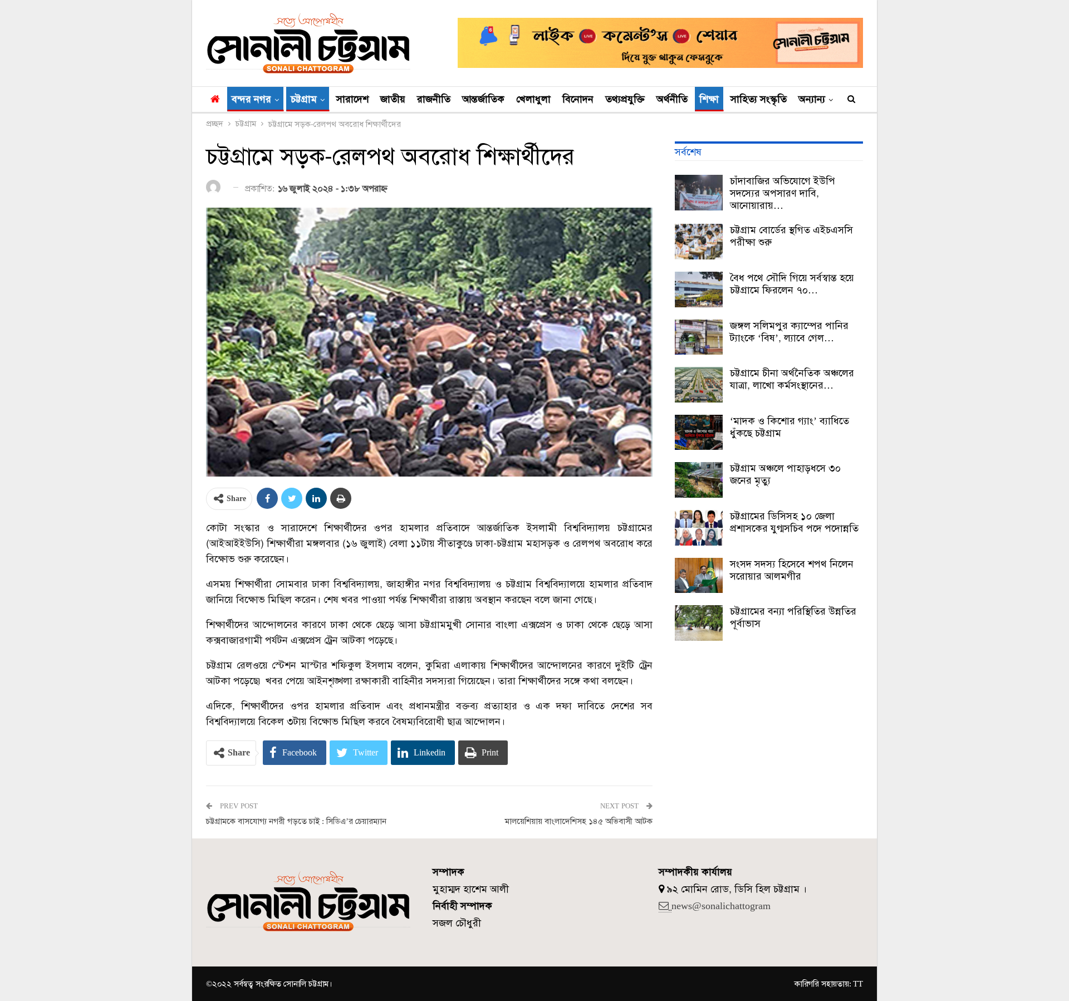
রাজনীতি (433, 99)
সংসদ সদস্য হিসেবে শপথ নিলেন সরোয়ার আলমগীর (792, 570)
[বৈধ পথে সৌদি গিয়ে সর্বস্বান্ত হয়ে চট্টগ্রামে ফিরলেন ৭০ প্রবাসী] (699, 289)
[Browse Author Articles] (215, 188)
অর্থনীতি (672, 99)
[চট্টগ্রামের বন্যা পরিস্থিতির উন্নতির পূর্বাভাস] (699, 623)
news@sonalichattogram (721, 906)
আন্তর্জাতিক (483, 99)
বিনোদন (578, 99)
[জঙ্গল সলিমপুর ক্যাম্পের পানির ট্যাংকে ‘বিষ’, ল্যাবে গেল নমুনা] (699, 337)
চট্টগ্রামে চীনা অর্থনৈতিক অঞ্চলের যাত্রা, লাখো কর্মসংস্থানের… (792, 379)
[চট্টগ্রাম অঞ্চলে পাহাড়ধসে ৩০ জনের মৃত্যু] (699, 480)
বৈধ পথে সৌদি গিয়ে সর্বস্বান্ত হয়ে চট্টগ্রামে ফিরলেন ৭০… (792, 284)
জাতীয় (392, 99)
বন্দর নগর (251, 99)
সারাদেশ (352, 99)
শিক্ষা (709, 99)
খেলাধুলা (533, 99)
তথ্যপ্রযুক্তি (625, 99)
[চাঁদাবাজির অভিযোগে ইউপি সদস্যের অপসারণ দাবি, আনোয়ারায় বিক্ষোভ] (699, 192)
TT (858, 984)
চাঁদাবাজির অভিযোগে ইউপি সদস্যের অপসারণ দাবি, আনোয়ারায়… (782, 193)
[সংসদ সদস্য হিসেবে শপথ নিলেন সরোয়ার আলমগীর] (699, 575)
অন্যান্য (811, 99)
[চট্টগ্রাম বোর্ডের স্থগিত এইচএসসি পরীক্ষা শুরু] (699, 241)
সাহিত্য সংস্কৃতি (758, 99)
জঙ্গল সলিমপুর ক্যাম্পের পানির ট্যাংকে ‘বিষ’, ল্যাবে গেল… (789, 332)
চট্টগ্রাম (304, 99)
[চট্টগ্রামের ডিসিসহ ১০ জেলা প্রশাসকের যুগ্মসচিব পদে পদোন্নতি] (699, 528)
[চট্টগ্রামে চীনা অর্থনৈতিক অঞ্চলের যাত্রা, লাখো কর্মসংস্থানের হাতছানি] (699, 385)
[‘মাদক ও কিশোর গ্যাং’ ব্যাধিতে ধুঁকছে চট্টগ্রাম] (699, 432)
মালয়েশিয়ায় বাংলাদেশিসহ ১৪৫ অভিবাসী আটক (579, 821)
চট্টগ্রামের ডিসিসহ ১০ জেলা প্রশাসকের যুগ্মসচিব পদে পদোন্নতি (794, 522)
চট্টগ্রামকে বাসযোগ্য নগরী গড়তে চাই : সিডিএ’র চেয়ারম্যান (296, 821)
